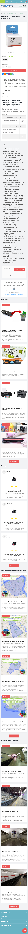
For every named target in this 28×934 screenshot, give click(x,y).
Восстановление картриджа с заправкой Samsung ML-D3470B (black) (14, 490)
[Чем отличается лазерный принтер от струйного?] (14, 393)
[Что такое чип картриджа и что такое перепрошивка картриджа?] (14, 315)
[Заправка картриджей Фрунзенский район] (14, 626)
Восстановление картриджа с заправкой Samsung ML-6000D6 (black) (14, 523)
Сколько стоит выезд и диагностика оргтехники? (13, 260)
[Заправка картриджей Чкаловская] (14, 837)
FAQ (3, 94)
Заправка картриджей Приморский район (13, 721)
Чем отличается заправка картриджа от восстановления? (13, 169)
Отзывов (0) (5, 97)
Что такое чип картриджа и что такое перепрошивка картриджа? (12, 331)
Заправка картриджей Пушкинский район (13, 681)
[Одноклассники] (5, 74)
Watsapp (21, 294)
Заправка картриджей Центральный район (13, 601)
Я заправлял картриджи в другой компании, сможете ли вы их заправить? (13, 161)
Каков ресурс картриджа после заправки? (10, 227)
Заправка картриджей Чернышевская (12, 892)
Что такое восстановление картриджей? (10, 175)
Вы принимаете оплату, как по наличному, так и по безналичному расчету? (13, 192)
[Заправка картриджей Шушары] (14, 796)
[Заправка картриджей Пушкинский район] (14, 666)
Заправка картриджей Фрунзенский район (13, 641)
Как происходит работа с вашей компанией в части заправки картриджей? (13, 152)
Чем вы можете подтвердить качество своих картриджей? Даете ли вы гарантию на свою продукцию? (13, 206)
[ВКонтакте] (3, 74)
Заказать (14, 70)
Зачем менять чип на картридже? (14, 232)
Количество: (5, 64)
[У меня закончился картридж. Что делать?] (14, 435)
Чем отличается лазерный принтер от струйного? (12, 409)
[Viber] (9, 74)
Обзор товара (6, 90)
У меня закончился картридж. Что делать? (13, 449)
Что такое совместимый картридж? (11, 372)
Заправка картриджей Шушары (10, 811)
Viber (16, 294)
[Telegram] (13, 74)
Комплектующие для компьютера (8, 3)
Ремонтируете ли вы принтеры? (13, 214)
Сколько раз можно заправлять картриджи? (13, 237)
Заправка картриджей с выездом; (12, 77)
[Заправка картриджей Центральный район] (14, 586)
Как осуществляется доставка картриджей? (13, 199)
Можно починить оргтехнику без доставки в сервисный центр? (13, 252)
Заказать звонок (22, 6)
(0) (13, 52)
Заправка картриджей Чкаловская (11, 851)
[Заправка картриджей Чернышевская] (14, 877)
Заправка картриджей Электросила (11, 771)
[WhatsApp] (11, 74)
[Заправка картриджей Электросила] (14, 756)
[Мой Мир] (7, 74)
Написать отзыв (19, 269)
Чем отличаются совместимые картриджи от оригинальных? (11, 243)
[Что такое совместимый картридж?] (14, 357)
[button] (11, 1)
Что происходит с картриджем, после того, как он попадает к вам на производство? (14, 183)
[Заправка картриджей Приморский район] (14, 707)
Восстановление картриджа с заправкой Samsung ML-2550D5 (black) (14, 555)
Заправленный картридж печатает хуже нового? (11, 220)
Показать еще (14, 461)
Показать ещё (4, 918)
